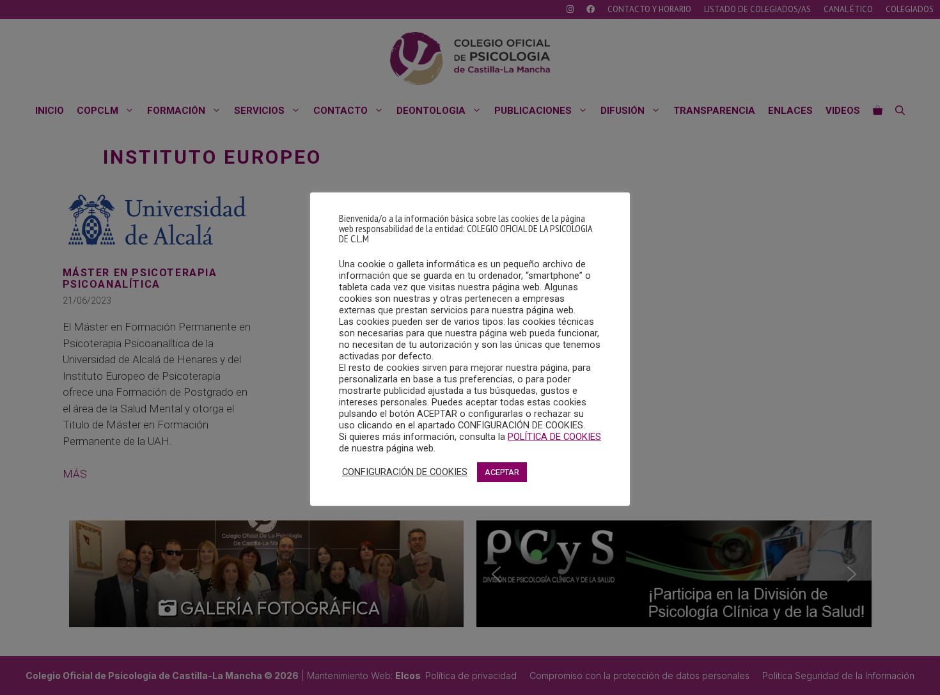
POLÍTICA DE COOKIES (554, 436)
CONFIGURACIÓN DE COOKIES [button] (404, 472)
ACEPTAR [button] (502, 472)
